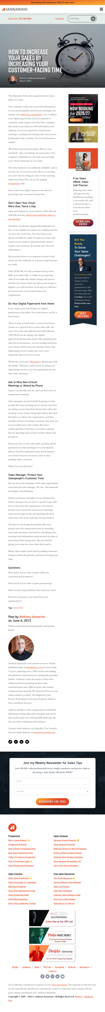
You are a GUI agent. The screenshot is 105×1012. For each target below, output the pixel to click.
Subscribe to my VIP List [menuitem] (64, 903)
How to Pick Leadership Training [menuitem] (22, 903)
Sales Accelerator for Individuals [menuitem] (22, 882)
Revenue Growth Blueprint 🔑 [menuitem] (66, 840)
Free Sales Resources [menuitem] (64, 873)
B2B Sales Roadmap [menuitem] (17, 886)
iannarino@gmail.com (44, 732)
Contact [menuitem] (52, 971)
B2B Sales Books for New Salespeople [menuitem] (70, 848)
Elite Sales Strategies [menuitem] (63, 890)
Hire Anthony (83, 314)
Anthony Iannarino (36, 78)
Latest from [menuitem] (19, 18)
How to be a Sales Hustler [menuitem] (65, 899)
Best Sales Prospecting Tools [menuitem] (20, 853)
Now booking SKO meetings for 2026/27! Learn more (52, 2)
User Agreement (59, 985)
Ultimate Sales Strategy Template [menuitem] (68, 857)
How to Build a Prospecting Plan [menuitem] (22, 848)
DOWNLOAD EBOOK (83, 222)
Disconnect (35, 362)
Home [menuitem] (15, 967)
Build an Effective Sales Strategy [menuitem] (68, 853)
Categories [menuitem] (59, 18)
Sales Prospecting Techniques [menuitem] (20, 865)
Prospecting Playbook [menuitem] (17, 844)
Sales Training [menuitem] (15, 873)
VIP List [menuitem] (47, 967)
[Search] (93, 18)
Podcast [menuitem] (72, 967)
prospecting (14, 184)
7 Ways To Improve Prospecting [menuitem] (21, 857)
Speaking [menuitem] (59, 967)
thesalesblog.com (34, 667)
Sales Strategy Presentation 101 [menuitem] (67, 861)
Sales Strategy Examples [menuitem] (64, 844)
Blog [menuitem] (37, 967)
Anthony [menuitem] (26, 967)
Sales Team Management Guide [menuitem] (21, 890)
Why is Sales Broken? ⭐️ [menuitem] (19, 840)
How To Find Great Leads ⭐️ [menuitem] (20, 861)
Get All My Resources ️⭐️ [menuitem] (64, 878)
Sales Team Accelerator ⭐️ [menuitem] (20, 878)
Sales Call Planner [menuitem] (62, 886)
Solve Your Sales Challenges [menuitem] (66, 865)
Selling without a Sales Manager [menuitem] (67, 882)
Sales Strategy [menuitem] (61, 835)
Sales (15, 608)
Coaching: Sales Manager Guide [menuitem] (67, 895)
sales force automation (31, 115)
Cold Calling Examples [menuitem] (18, 899)
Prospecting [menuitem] (14, 835)
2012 (20, 608)
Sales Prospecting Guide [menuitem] (18, 895)
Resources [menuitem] (85, 967)
